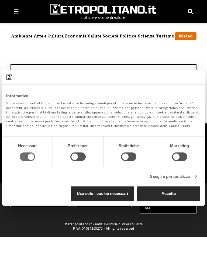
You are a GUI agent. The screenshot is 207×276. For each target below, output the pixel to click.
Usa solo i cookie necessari (102, 193)
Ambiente (22, 36)
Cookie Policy (179, 125)
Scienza (146, 36)
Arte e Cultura (49, 36)
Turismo (165, 36)
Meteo (186, 36)
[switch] (78, 156)
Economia (76, 36)
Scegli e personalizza (170, 176)
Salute (95, 36)
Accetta (168, 193)
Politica (128, 36)
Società (110, 36)
